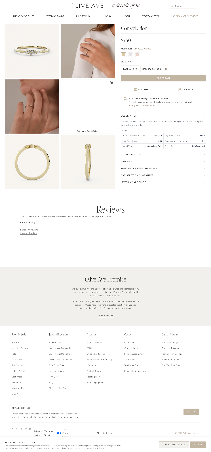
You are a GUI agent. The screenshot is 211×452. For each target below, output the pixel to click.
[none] (136, 49)
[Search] (172, 5)
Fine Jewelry (83, 16)
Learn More (105, 315)
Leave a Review (28, 233)
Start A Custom (151, 16)
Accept (198, 444)
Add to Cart (163, 78)
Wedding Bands (55, 16)
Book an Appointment (185, 16)
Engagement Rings (23, 16)
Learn (127, 16)
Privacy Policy (38, 433)
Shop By (106, 16)
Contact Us (187, 89)
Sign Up (191, 411)
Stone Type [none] (126, 62)
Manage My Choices (174, 444)
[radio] (123, 54)
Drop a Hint (143, 89)
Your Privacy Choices (66, 433)
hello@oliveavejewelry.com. (142, 105)
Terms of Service (48, 433)
